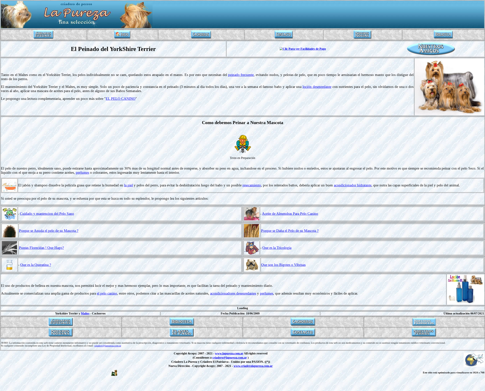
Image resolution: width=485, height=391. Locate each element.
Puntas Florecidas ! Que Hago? (41, 248)
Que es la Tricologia (276, 248)
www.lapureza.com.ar (229, 353)
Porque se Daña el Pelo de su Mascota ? (289, 231)
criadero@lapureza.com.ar (107, 345)
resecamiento (251, 185)
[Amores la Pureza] (362, 38)
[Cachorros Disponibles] (201, 38)
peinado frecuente (241, 75)
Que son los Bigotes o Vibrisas (283, 265)
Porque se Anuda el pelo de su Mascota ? (48, 231)
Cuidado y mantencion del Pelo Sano (47, 214)
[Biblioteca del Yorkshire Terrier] (443, 38)
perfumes (82, 172)
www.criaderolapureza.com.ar (253, 366)
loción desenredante (317, 87)
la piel (128, 185)
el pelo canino (107, 293)
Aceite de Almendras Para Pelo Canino (290, 214)
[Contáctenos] (283, 38)
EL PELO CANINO (120, 99)
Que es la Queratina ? (35, 265)
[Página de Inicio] (122, 38)
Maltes (85, 313)
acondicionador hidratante (352, 185)
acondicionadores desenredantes (233, 293)
